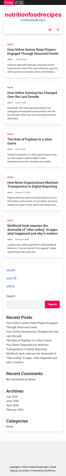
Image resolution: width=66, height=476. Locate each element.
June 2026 (12, 401)
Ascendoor (24, 470)
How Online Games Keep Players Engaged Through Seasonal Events (32, 51)
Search (10, 296)
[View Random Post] (49, 29)
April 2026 (12, 405)
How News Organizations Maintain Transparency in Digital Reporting (32, 184)
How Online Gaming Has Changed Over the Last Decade (32, 95)
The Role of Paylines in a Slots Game (29, 340)
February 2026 (14, 409)
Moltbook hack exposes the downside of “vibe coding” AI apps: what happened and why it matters (32, 229)
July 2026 (12, 396)
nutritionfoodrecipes (33, 14)
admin (10, 59)
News (10, 44)
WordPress (49, 470)
